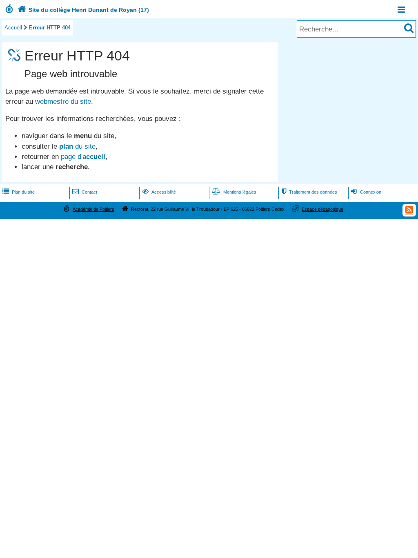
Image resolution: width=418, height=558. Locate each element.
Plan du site (18, 192)
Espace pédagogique (322, 209)
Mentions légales (234, 192)
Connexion (366, 192)
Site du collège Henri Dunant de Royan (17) (83, 10)
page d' (83, 157)
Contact (84, 192)
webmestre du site (63, 101)
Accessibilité (159, 192)
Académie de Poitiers (93, 209)
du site (77, 146)
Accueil (13, 28)
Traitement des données (309, 192)
